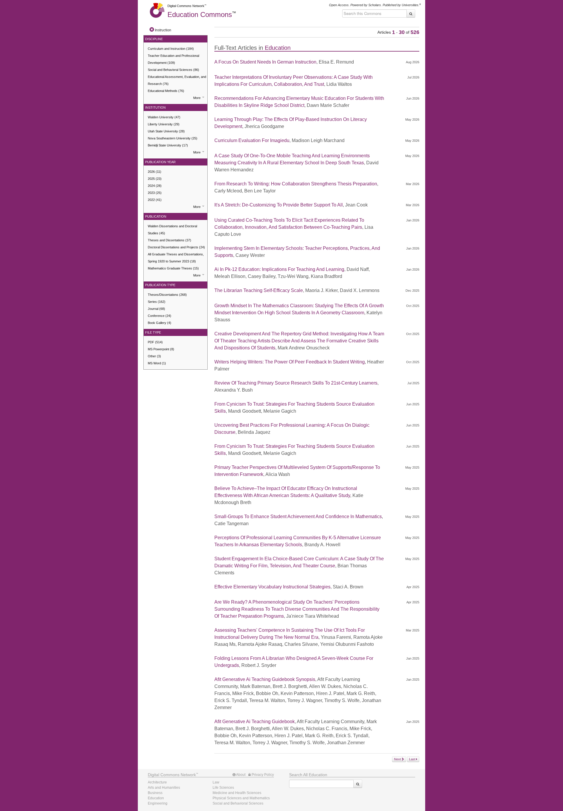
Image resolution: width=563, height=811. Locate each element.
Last (412, 759)
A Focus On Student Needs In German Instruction (265, 61)
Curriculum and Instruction (171, 48)
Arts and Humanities (164, 788)
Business (155, 793)
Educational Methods (166, 91)
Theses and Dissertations (169, 240)
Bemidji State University (168, 145)
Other (154, 356)
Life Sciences (223, 788)
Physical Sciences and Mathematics (241, 798)
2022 (155, 200)
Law (216, 782)
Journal (156, 308)
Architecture (157, 782)
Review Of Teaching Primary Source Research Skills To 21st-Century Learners (295, 382)
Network (172, 774)
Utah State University (166, 131)
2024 (155, 185)
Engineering (157, 803)
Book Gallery (159, 323)
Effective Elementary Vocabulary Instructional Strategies (272, 586)
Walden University (164, 117)
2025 (155, 178)
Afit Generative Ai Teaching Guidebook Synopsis (264, 679)
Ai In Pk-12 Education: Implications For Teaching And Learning (279, 269)
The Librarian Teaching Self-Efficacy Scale (258, 290)
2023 (155, 192)
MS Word (157, 363)
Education (199, 14)
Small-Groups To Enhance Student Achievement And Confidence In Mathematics (298, 516)
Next (398, 759)
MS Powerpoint (161, 349)
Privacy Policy (262, 775)
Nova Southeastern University (172, 138)
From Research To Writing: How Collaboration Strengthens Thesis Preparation (295, 183)
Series (156, 301)
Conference (159, 315)
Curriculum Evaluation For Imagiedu (251, 140)
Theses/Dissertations (167, 294)
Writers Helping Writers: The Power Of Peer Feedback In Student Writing (289, 361)
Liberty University (163, 124)
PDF (155, 342)
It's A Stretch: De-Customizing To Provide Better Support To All (278, 204)
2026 (154, 171)
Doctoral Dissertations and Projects (176, 247)
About (240, 775)
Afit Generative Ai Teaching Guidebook (254, 721)
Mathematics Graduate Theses (173, 268)
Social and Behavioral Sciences (173, 69)
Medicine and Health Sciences (237, 793)
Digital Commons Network (185, 6)
